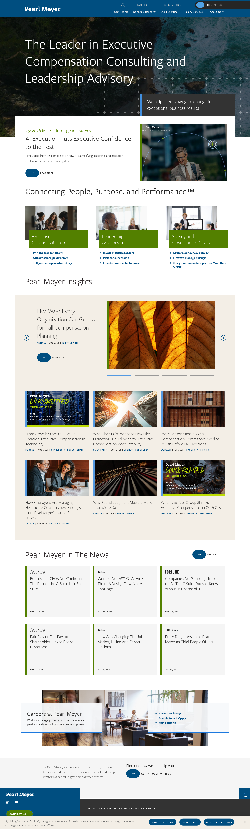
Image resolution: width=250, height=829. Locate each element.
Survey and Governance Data (189, 239)
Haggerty (192, 449)
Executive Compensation (46, 239)
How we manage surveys (189, 258)
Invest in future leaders (118, 253)
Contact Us (214, 5)
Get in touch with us (156, 773)
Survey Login (172, 5)
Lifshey (129, 449)
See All (211, 554)
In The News (120, 808)
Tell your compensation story (52, 263)
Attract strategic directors (50, 258)
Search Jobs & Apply (172, 718)
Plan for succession (116, 258)
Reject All (190, 822)
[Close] (244, 822)
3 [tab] (174, 375)
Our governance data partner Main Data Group (199, 264)
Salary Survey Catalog (142, 808)
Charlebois (58, 449)
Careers (142, 5)
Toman (65, 523)
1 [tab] (119, 375)
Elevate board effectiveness (121, 263)
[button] (123, 5)
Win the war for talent (48, 253)
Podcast (30, 449)
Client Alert (101, 449)
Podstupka (141, 449)
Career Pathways (170, 713)
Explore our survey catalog (191, 253)
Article (41, 342)
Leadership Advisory (113, 239)
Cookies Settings (163, 822)
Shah (80, 449)
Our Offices (104, 808)
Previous (26, 338)
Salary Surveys (194, 12)
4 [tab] (202, 375)
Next (223, 338)
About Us (215, 12)
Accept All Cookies (218, 822)
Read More (47, 172)
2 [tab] (147, 375)
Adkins (190, 513)
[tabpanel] (125, 335)
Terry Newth (70, 342)
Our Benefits (167, 722)
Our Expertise (169, 12)
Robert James (125, 513)
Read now (58, 357)
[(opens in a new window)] (7, 802)
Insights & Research (144, 12)
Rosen (71, 449)
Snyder (54, 523)
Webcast (166, 449)
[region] (125, 822)
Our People (121, 12)
